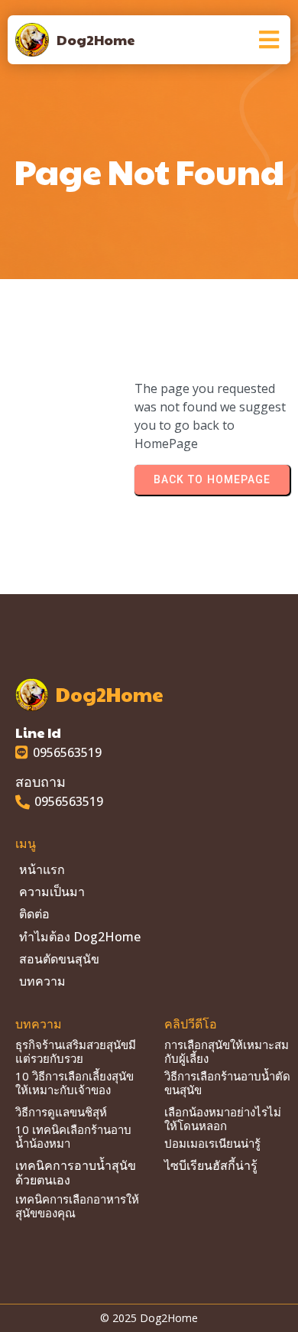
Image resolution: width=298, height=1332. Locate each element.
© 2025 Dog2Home (149, 1318)
